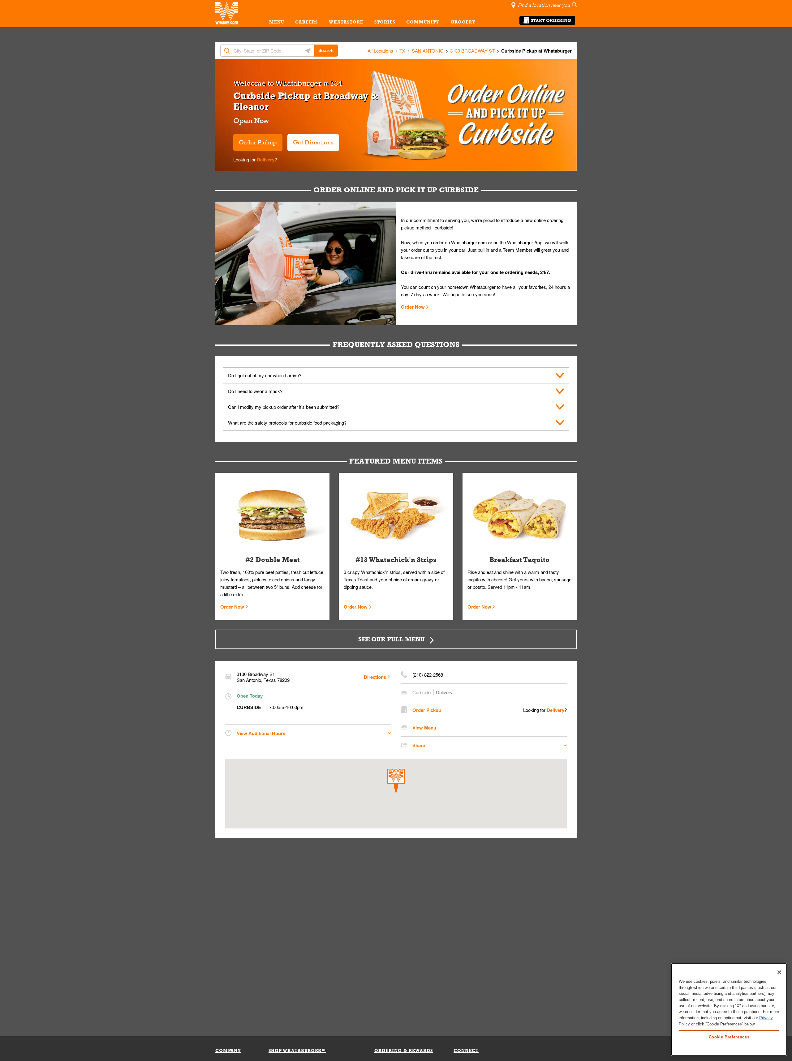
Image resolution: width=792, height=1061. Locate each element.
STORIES (384, 22)
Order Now (413, 306)
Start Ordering (551, 20)
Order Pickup (258, 142)
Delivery (265, 159)
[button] (396, 781)
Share (418, 745)
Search (326, 50)
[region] (729, 1009)
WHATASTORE (346, 22)
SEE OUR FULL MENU (391, 639)
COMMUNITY (422, 22)
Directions (375, 677)
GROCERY (463, 22)
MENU (276, 22)
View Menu (424, 727)
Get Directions (310, 140)
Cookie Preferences (729, 1036)
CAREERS (306, 22)
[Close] (779, 972)
